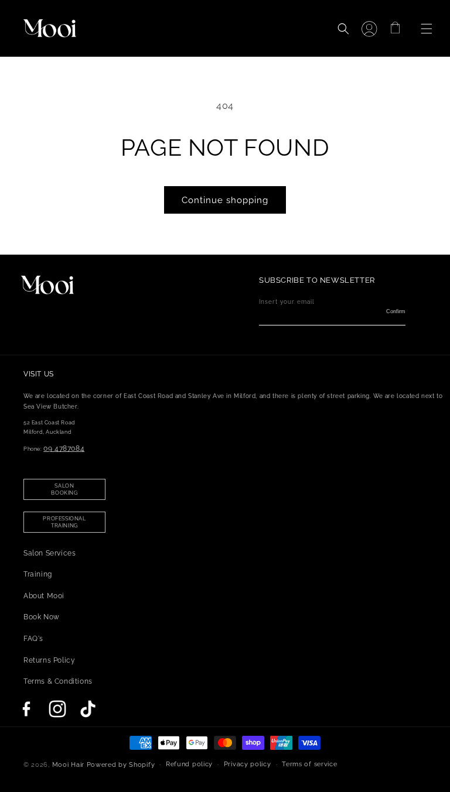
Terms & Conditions (58, 681)
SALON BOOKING (64, 489)
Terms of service (309, 764)
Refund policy (189, 764)
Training (37, 574)
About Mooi (43, 596)
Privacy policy (247, 764)
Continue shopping (225, 200)
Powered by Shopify (121, 765)
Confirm (395, 311)
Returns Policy (49, 660)
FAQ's (33, 639)
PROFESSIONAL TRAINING (64, 522)
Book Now (41, 617)
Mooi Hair (68, 765)
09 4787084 (63, 448)
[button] (418, 29)
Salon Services (49, 553)
